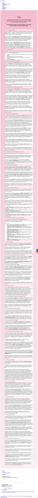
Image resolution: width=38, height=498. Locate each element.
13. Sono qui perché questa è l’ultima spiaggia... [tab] (12, 264)
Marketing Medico (29, 496)
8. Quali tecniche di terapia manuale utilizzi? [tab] (12, 187)
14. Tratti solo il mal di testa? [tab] (9, 285)
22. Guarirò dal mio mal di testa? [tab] (10, 414)
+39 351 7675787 (8, 476)
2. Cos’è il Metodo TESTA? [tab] (9, 49)
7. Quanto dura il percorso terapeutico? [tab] (11, 164)
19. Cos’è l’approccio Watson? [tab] (10, 359)
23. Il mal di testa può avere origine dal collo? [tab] (12, 438)
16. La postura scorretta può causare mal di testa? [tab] (12, 308)
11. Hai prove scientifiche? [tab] (9, 241)
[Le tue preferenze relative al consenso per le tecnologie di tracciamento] (36, 496)
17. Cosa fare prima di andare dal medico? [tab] (11, 320)
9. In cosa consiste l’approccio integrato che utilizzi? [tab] (13, 202)
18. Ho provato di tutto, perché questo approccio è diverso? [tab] (14, 331)
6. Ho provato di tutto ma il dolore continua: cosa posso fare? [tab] (14, 151)
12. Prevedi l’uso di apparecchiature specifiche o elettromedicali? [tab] (15, 254)
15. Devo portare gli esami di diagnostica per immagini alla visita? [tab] (15, 296)
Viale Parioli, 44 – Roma (8, 485)
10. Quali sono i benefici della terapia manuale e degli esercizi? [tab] (15, 217)
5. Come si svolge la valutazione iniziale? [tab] (11, 113)
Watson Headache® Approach (10, 361)
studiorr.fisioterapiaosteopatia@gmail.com (11, 477)
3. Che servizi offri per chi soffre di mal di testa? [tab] (12, 60)
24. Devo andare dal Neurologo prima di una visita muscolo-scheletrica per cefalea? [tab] (18, 452)
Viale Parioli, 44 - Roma (6, 472)
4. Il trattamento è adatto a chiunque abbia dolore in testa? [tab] (14, 87)
